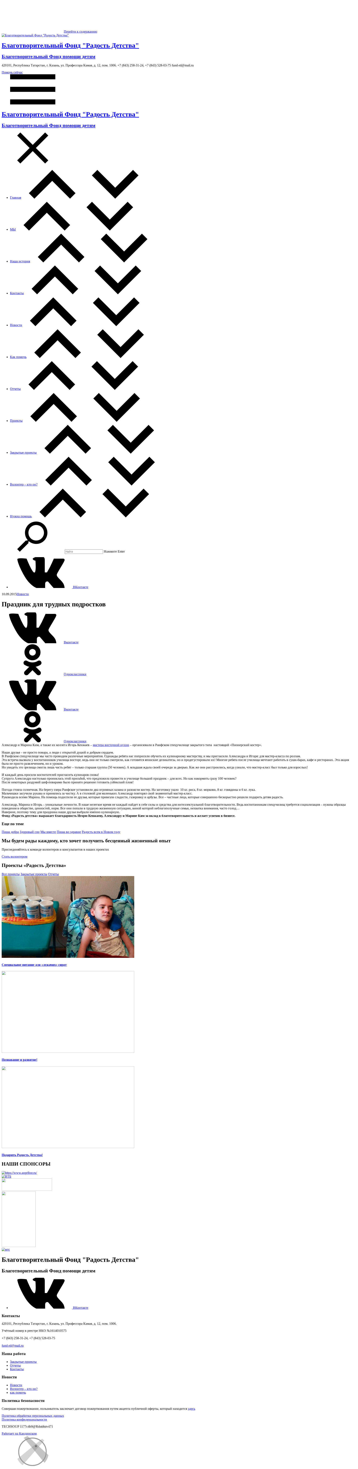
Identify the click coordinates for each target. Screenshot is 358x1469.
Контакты (17, 293)
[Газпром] (19, 1246)
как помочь (18, 1392)
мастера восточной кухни (111, 745)
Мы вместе (48, 832)
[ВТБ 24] (6, 1176)
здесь (191, 1408)
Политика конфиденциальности (24, 1419)
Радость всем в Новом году (101, 832)
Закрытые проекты (23, 452)
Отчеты (15, 389)
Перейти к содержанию (80, 31)
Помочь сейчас (12, 72)
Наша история (20, 261)
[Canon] (27, 1189)
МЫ (13, 229)
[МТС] (6, 1249)
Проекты (16, 420)
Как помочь (18, 357)
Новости (16, 325)
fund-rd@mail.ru (13, 1345)
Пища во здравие (69, 832)
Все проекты (11, 874)
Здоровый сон (30, 832)
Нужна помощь (21, 516)
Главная (15, 197)
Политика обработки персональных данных (33, 1415)
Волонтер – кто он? (23, 484)
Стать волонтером (14, 856)
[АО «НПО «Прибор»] (19, 1172)
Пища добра (10, 832)
